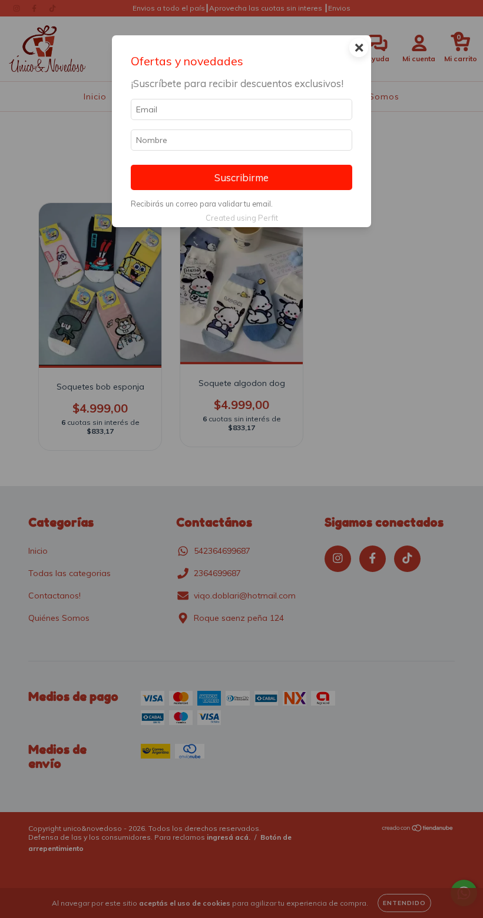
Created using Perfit (242, 217)
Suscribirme (241, 177)
